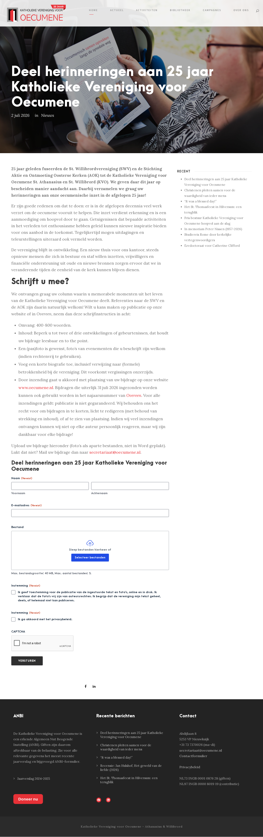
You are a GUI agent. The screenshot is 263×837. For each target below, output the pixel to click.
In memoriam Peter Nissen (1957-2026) (213, 229)
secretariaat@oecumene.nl (115, 452)
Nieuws (47, 115)
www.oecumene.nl (35, 387)
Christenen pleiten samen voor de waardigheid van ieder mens (125, 747)
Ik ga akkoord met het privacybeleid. (45, 619)
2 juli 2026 (20, 115)
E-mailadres (26, 505)
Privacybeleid (189, 767)
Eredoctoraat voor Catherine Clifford (212, 246)
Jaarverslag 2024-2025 (33, 779)
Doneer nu (28, 799)
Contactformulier (193, 756)
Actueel (117, 10)
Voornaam (18, 493)
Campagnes (212, 10)
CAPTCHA (18, 631)
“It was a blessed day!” (200, 201)
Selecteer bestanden (90, 557)
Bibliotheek (180, 10)
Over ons (241, 10)
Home (93, 10)
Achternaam (99, 493)
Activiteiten (147, 10)
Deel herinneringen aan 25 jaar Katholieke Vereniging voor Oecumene (131, 735)
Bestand (17, 527)
